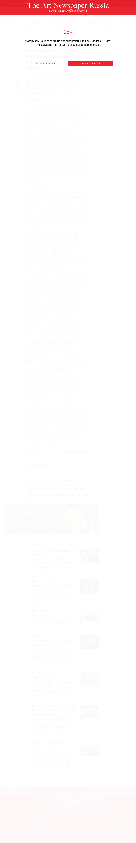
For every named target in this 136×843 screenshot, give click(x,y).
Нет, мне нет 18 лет (45, 64)
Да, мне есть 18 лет (90, 64)
